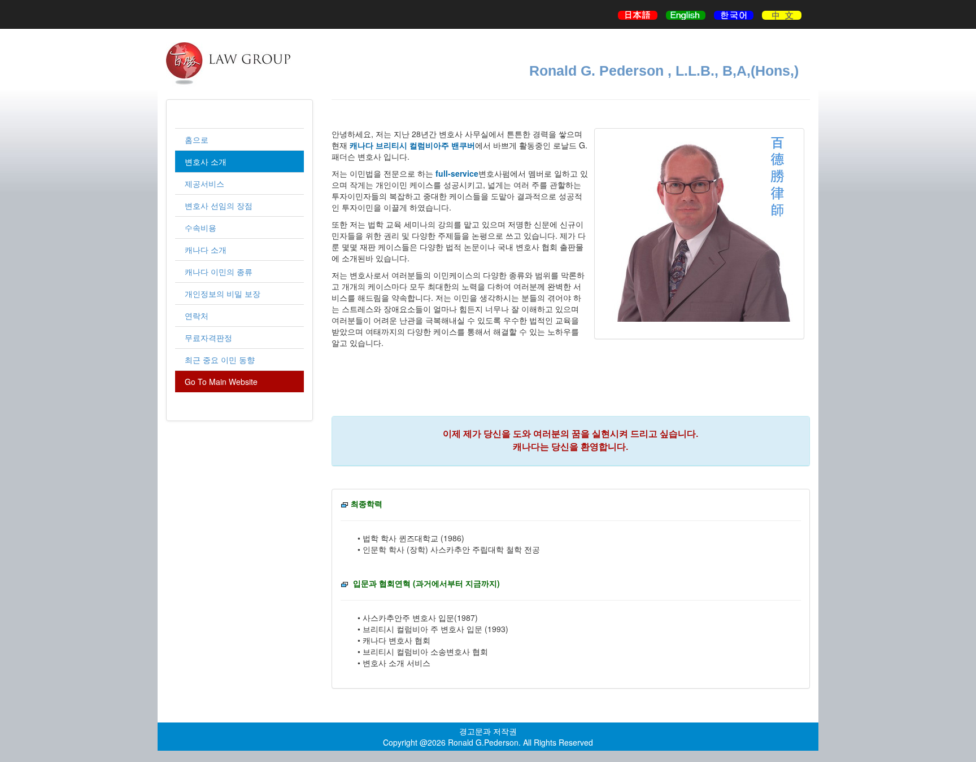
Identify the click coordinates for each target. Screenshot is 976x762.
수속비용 (200, 227)
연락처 (196, 315)
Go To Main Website (221, 381)
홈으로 (196, 139)
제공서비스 (204, 183)
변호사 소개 (205, 161)
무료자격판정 (208, 337)
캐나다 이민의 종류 (218, 271)
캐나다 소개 (205, 249)
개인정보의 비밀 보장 (222, 293)
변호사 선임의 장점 (218, 205)
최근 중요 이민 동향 (220, 359)
